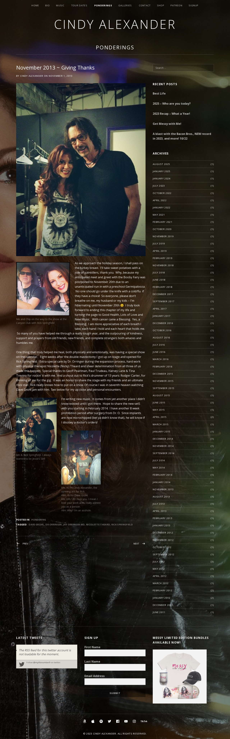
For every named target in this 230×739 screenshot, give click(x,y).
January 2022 (162, 207)
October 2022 (162, 193)
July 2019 (159, 243)
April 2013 (160, 511)
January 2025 (162, 171)
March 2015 (161, 424)
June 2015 (159, 402)
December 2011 (163, 605)
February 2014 (162, 474)
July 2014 (159, 460)
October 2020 (162, 229)
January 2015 (162, 431)
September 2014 (163, 453)
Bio (47, 5)
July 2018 (159, 272)
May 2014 (159, 467)
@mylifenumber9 (41, 662)
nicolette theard (98, 524)
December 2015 (163, 373)
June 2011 (159, 612)
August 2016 (161, 337)
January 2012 (162, 597)
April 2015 (160, 417)
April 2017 (160, 308)
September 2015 (163, 388)
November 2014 (163, 446)
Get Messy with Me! (167, 124)
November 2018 (163, 265)
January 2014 (162, 482)
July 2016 (159, 344)
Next (136, 543)
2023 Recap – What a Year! (171, 114)
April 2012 (160, 576)
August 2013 (161, 496)
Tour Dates (79, 5)
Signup (194, 5)
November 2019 (163, 236)
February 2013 (162, 518)
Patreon (176, 5)
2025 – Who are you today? (172, 104)
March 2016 (161, 359)
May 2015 (159, 409)
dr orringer (53, 524)
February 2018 (162, 287)
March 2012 (161, 583)
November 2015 (163, 381)
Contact (145, 5)
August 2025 (161, 164)
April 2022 (160, 200)
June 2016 (159, 352)
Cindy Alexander (115, 24)
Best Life (159, 93)
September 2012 (163, 554)
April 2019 (160, 251)
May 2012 (159, 568)
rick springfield (122, 524)
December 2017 (163, 294)
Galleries (125, 5)
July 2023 (159, 185)
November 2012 (163, 540)
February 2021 (162, 222)
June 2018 (159, 279)
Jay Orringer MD (74, 524)
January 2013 (162, 525)
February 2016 (162, 366)
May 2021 (159, 214)
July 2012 (159, 561)
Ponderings (103, 5)
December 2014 (163, 438)
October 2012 (162, 547)
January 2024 (162, 178)
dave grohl (36, 524)
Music (60, 5)
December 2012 (163, 532)
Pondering (38, 519)
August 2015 (161, 395)
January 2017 (162, 316)
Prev (25, 543)
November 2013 (163, 489)
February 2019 (162, 258)
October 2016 (162, 330)
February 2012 (162, 590)
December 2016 (163, 323)
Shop (160, 5)
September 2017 (163, 301)
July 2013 (159, 503)
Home (35, 5)
